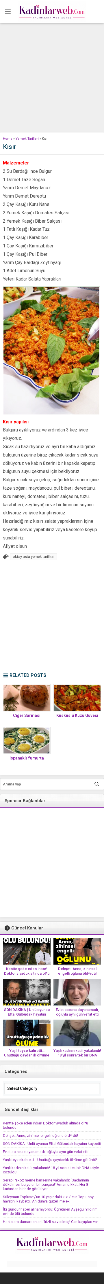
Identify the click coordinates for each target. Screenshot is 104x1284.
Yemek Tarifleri (27, 139)
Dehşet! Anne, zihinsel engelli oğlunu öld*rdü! (77, 971)
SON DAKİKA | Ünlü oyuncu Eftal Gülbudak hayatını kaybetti (27, 1014)
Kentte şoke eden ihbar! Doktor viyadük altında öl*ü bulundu (26, 973)
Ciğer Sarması (26, 715)
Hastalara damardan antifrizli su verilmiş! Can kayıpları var (50, 1221)
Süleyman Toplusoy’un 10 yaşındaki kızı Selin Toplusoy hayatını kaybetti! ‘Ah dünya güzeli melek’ (48, 1199)
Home (7, 139)
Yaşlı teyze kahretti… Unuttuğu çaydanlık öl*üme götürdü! (26, 1055)
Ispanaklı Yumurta (27, 758)
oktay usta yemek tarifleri (33, 556)
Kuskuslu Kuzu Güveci (77, 715)
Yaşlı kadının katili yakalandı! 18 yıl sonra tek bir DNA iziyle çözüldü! (77, 1055)
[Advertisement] (52, 78)
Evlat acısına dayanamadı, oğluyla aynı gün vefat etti (77, 1011)
